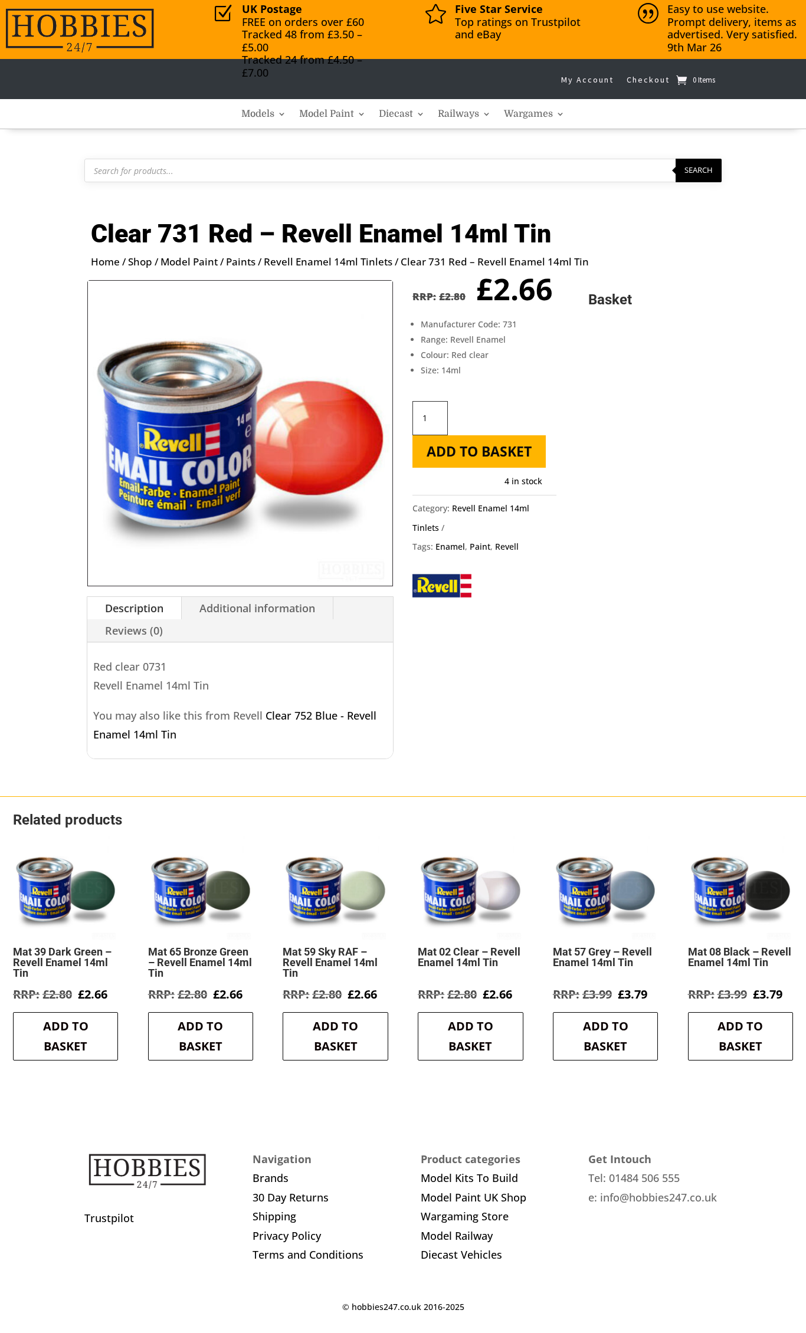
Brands (271, 1178)
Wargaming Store (465, 1216)
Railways (458, 114)
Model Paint (326, 114)
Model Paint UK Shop (473, 1197)
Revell (507, 546)
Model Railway (457, 1236)
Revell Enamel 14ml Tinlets (328, 261)
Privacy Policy (287, 1236)
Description (134, 608)
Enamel (450, 546)
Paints (240, 261)
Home (105, 261)
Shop (140, 261)
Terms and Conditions (308, 1254)
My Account (587, 79)
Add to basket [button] (66, 1036)
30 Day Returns (291, 1197)
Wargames (528, 114)
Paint (480, 546)
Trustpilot (109, 1218)
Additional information (257, 608)
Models (257, 114)
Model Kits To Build (469, 1178)
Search (698, 170)
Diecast (396, 114)
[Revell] (441, 589)
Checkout (648, 79)
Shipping (274, 1216)
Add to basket (479, 451)
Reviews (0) (134, 630)
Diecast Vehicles (461, 1254)
